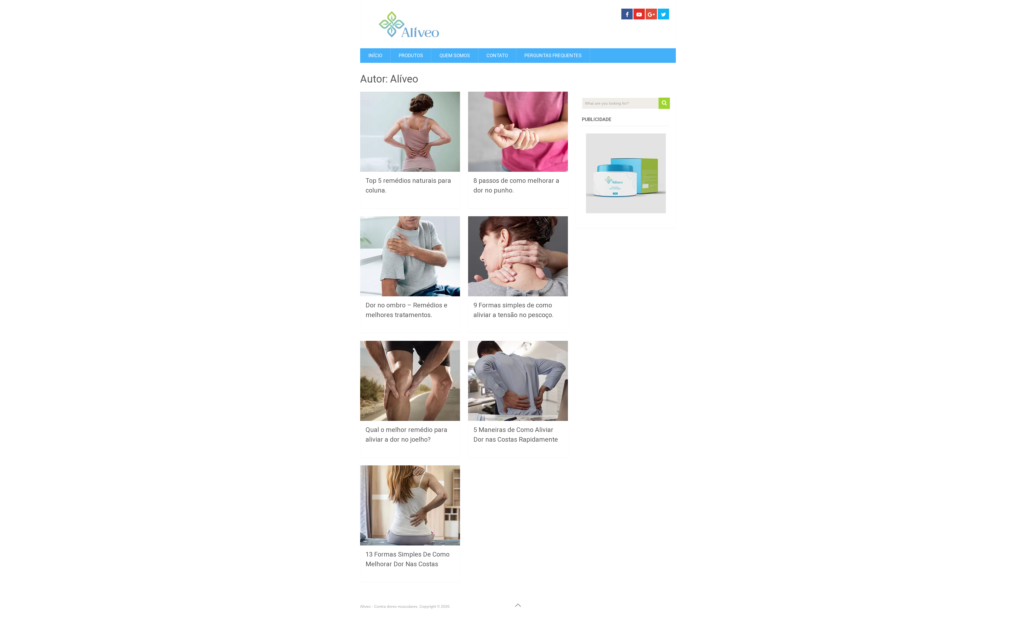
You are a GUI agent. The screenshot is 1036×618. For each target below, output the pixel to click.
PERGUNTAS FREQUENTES (553, 55)
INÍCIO (375, 55)
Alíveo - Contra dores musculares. (389, 606)
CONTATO (497, 55)
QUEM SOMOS (454, 55)
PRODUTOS (411, 55)
